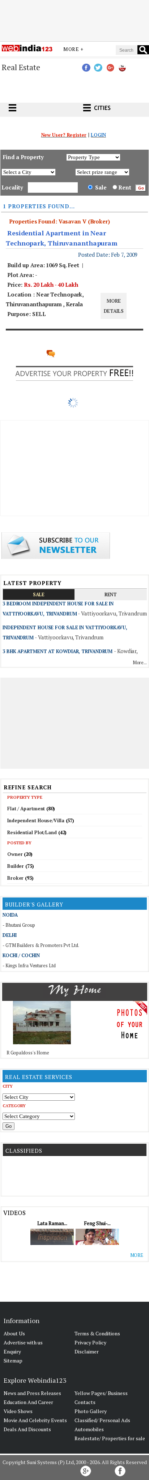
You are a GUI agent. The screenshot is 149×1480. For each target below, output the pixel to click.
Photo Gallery (90, 1411)
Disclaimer (86, 1351)
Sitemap (13, 1360)
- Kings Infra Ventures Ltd (29, 965)
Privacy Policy (90, 1342)
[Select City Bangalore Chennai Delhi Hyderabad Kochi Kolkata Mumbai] (39, 1096)
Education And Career (28, 1402)
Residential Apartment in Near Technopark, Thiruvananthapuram (62, 238)
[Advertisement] (74, 19)
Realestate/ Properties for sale (109, 1438)
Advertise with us (23, 1342)
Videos (14, 1212)
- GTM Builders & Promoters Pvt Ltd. (41, 945)
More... (140, 662)
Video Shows (18, 1411)
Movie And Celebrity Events (35, 1420)
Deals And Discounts (27, 1429)
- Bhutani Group (19, 925)
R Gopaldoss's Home (28, 1052)
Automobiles (89, 1429)
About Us (14, 1333)
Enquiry (12, 1351)
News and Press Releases (32, 1393)
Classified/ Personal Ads (102, 1420)
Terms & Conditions (97, 1333)
